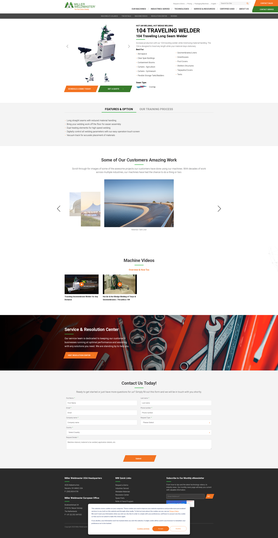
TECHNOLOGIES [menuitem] (181, 9)
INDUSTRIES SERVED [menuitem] (160, 9)
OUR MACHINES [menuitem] (139, 9)
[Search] (247, 3)
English (213, 4)
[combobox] (214, 4)
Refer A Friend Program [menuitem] (124, 501)
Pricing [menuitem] (189, 4)
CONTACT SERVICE (267, 9)
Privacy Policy (174, 511)
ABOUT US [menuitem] (244, 9)
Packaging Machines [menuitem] (202, 4)
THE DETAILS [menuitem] (126, 16)
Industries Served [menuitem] (122, 488)
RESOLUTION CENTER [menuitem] (159, 16)
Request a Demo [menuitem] (179, 4)
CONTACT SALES (267, 3)
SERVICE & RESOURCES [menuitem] (204, 9)
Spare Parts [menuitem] (119, 498)
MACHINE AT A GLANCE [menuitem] (109, 16)
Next (129, 46)
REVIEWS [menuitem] (174, 16)
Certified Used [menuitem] (227, 9)
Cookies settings (143, 529)
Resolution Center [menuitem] (122, 495)
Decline (178, 529)
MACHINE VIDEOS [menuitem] (141, 16)
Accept (160, 529)
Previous (67, 46)
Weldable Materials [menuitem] (122, 492)
